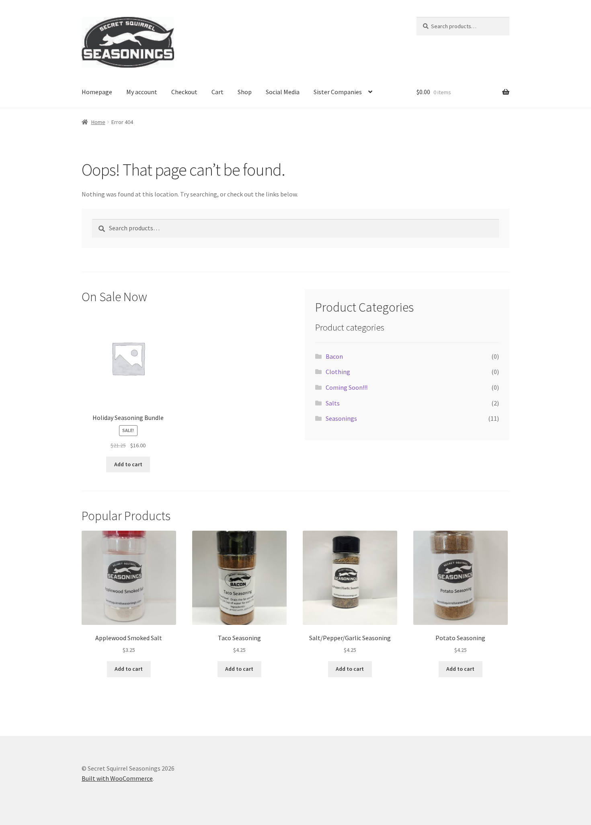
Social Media (283, 92)
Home (98, 122)
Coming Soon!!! (346, 387)
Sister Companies (338, 92)
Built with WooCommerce (117, 778)
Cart (217, 92)
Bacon (334, 356)
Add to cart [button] (128, 464)
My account (141, 92)
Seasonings (341, 418)
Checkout (184, 92)
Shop (245, 92)
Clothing (338, 372)
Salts (333, 403)
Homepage (97, 92)
